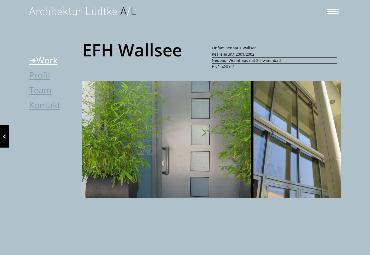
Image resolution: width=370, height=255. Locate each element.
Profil (39, 75)
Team (40, 90)
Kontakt (44, 105)
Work (47, 60)
